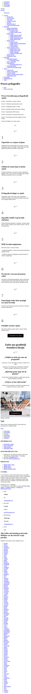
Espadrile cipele (14, 31)
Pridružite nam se (11, 24)
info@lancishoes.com (14, 458)
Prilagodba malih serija (16, 64)
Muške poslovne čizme (16, 35)
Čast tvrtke (9, 19)
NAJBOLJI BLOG (10, 487)
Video (5, 80)
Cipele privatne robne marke (14, 67)
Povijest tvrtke (10, 18)
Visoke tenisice (14, 46)
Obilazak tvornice (11, 21)
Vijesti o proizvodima (12, 71)
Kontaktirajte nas (8, 78)
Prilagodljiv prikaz (14, 60)
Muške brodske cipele (15, 32)
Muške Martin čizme (15, 39)
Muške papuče (10, 54)
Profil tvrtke (10, 17)
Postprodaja (7, 77)
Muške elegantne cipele (13, 47)
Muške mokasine (14, 52)
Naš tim (9, 22)
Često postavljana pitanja (13, 25)
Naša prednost (10, 63)
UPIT (2, 428)
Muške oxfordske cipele (16, 53)
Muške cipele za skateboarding (18, 43)
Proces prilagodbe (11, 61)
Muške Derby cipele (15, 49)
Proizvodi (6, 26)
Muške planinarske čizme (16, 38)
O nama (6, 15)
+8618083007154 (13, 457)
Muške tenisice (10, 40)
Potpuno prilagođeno (12, 28)
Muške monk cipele (15, 50)
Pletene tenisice (14, 42)
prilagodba (6, 57)
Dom (5, 87)
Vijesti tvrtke (10, 70)
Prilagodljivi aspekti (12, 59)
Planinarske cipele (11, 56)
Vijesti (5, 68)
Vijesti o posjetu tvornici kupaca (15, 74)
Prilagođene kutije (11, 66)
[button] (16, 335)
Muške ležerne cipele (12, 29)
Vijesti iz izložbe (11, 73)
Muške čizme (10, 33)
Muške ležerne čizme (15, 36)
